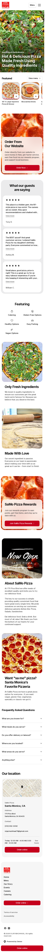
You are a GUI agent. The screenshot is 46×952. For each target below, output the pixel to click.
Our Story (8, 884)
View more (10, 216)
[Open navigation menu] (39, 5)
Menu (32, 5)
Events (7, 887)
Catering (7, 894)
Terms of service (11, 912)
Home (6, 877)
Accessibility (9, 916)
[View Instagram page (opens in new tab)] (9, 928)
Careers (7, 891)
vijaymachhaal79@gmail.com (16, 831)
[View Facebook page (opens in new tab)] (5, 928)
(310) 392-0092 (11, 826)
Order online (22, 849)
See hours (36, 842)
